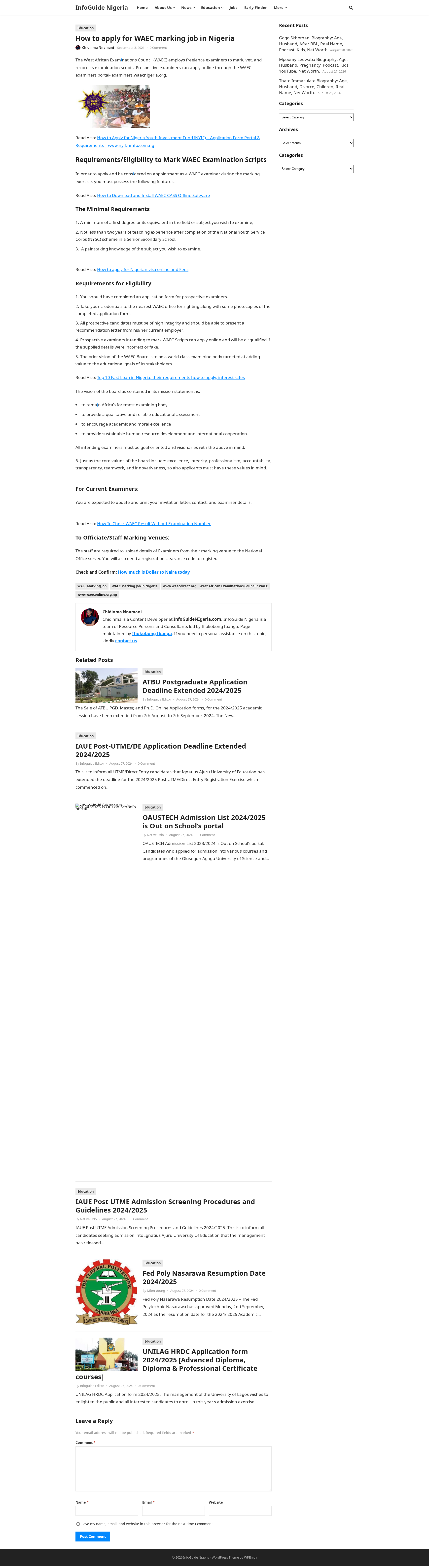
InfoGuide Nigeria (101, 7)
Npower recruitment (95, 475)
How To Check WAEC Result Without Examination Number (154, 523)
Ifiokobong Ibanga (152, 633)
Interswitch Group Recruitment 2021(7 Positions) (222, 364)
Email (148, 1502)
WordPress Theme (225, 1557)
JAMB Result (258, 447)
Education (85, 28)
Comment (85, 1442)
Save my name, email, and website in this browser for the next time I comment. (147, 1523)
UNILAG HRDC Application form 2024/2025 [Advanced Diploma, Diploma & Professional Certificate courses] (166, 1364)
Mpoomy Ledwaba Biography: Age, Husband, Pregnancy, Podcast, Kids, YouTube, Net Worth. (314, 65)
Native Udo (155, 835)
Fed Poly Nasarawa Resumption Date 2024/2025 (204, 1277)
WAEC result (230, 558)
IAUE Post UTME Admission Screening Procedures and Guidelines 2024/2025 (165, 1206)
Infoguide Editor (159, 699)
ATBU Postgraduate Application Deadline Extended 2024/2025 (195, 686)
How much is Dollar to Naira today (154, 572)
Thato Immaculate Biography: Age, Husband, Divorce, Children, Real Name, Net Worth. (313, 86)
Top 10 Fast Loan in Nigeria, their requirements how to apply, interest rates (171, 377)
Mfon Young (156, 1290)
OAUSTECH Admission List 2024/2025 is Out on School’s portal (204, 821)
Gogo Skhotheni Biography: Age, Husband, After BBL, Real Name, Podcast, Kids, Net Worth (311, 44)
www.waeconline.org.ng (97, 594)
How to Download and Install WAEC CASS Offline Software (153, 195)
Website (216, 1502)
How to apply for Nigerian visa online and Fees (142, 269)
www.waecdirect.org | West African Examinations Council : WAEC (215, 586)
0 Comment (158, 47)
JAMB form (211, 391)
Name (82, 1502)
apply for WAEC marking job (203, 181)
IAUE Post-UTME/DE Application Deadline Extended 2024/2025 (160, 750)
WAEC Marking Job (92, 586)
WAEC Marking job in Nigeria (135, 586)
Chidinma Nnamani (98, 47)
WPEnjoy (250, 1557)
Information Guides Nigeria (195, 75)
